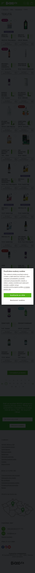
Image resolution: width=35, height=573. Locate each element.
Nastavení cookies (17, 300)
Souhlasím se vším (17, 295)
